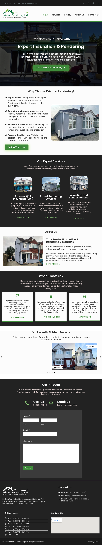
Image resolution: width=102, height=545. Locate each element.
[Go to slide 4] (54, 372)
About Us (79, 14)
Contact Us (94, 14)
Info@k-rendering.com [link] (67, 405)
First (24, 424)
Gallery (67, 14)
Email (26, 430)
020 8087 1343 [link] (40, 405)
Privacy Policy (94, 541)
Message (27, 441)
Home (45, 14)
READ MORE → (23, 217)
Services (55, 14)
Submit (28, 468)
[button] (1, 356)
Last (43, 424)
